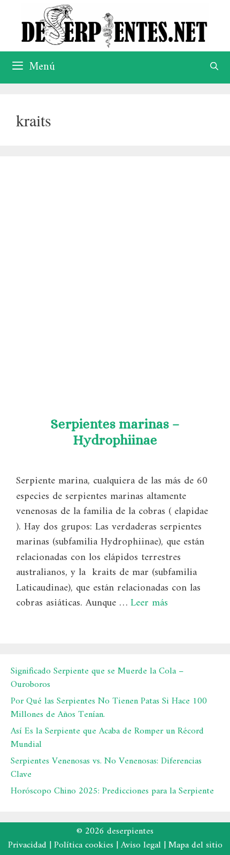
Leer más (149, 603)
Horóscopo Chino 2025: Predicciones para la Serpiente (112, 791)
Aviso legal (141, 845)
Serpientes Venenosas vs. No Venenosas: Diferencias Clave (106, 768)
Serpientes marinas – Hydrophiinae (115, 432)
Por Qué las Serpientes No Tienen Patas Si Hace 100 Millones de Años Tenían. (109, 708)
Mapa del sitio (195, 845)
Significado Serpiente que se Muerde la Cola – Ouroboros (97, 678)
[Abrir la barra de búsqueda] (214, 67)
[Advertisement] (115, 282)
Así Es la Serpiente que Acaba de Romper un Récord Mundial (107, 738)
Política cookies (83, 845)
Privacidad (27, 845)
